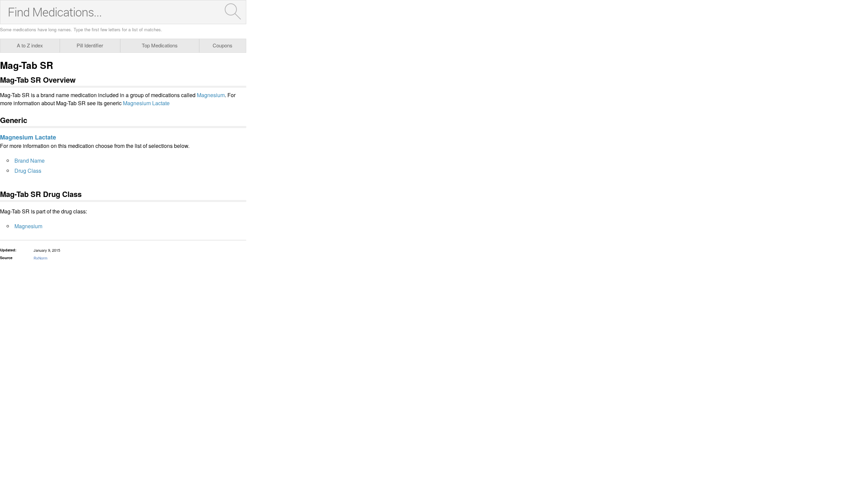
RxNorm (40, 257)
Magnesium (211, 95)
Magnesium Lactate (146, 103)
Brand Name (29, 160)
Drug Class (27, 170)
